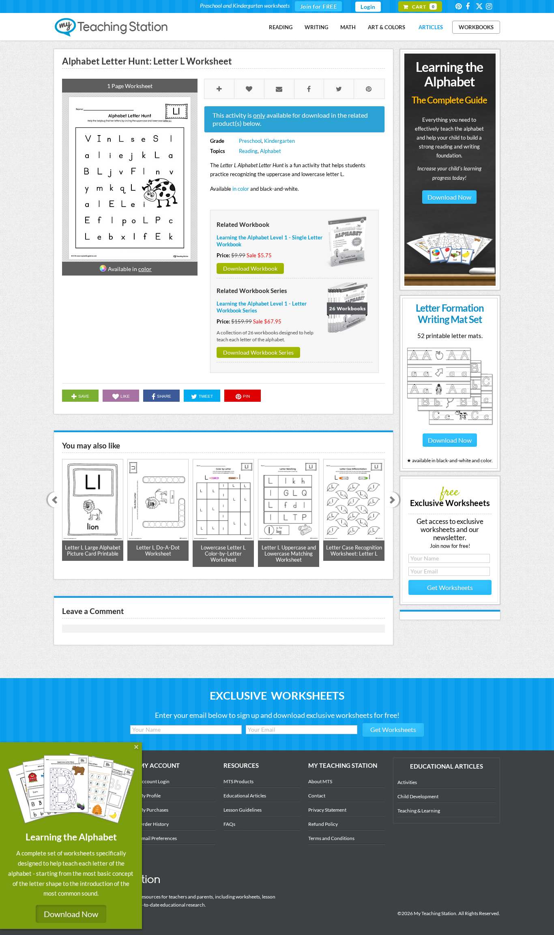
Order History (154, 824)
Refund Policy (323, 824)
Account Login (154, 781)
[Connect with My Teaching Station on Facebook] (470, 6)
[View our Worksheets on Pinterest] (459, 6)
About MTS (320, 781)
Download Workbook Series (258, 352)
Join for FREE (318, 6)
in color (240, 188)
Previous (53, 500)
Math (348, 27)
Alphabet (270, 151)
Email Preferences (158, 838)
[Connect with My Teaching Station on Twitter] (480, 5)
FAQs (229, 824)
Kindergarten (279, 141)
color (145, 268)
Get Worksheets (450, 587)
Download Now (449, 197)
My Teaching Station (112, 27)
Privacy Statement (327, 810)
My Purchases (153, 810)
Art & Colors (386, 27)
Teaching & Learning (418, 811)
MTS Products (238, 781)
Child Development (417, 796)
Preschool (250, 141)
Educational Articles (244, 796)
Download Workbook (250, 268)
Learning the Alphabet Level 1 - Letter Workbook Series (262, 307)
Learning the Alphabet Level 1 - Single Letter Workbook (269, 241)
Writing (316, 27)
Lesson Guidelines (242, 810)
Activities (407, 782)
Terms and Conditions (331, 838)
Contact (316, 796)
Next (394, 500)
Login (368, 6)
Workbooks (476, 27)
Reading (280, 27)
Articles (431, 27)
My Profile (150, 796)
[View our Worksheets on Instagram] (490, 6)
